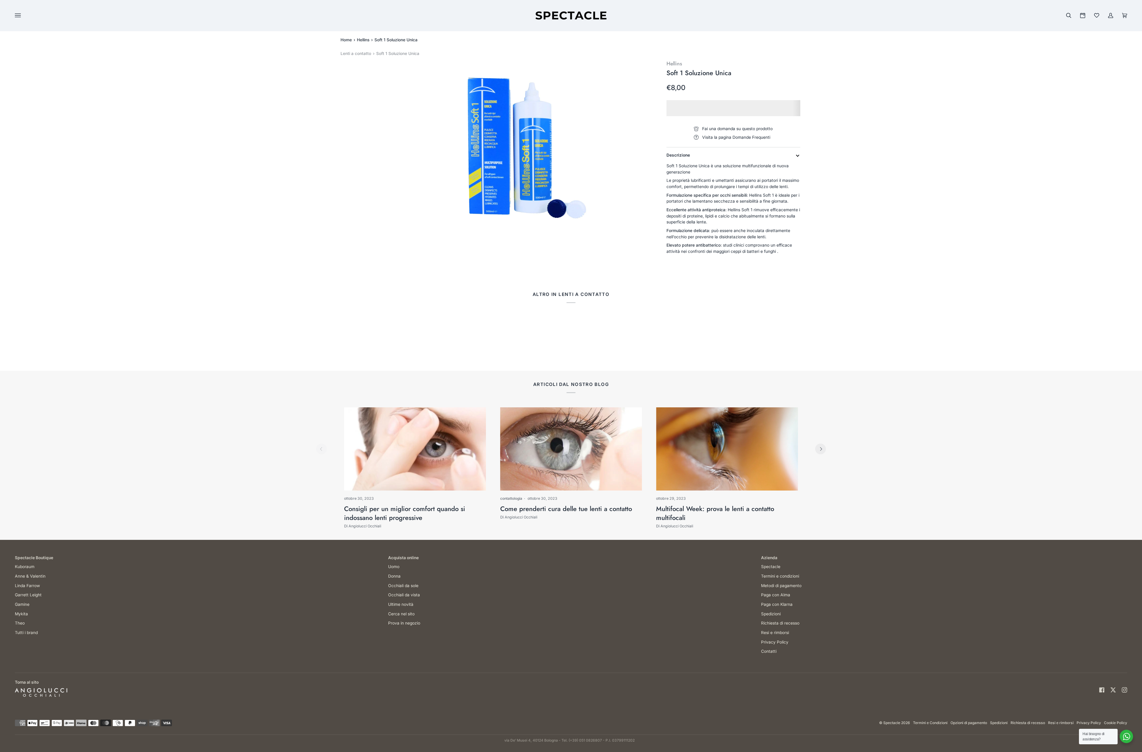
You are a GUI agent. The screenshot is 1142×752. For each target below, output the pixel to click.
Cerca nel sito (401, 613)
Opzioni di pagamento (968, 723)
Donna (394, 576)
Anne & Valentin (30, 576)
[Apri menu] (24, 15)
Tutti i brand (26, 632)
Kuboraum (24, 566)
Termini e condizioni (780, 576)
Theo (20, 623)
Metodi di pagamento (781, 585)
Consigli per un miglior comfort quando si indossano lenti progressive (404, 513)
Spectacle (770, 566)
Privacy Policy (774, 642)
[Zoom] (520, 147)
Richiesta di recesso (780, 623)
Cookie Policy (1115, 723)
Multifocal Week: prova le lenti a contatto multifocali (715, 513)
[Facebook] (1102, 690)
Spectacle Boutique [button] (34, 557)
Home (346, 39)
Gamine (22, 604)
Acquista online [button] (403, 557)
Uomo (393, 566)
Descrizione (678, 155)
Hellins (363, 39)
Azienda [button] (769, 557)
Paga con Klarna (777, 604)
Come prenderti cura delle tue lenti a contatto (566, 508)
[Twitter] (1113, 690)
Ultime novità (400, 604)
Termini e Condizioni (930, 723)
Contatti (769, 651)
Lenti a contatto (356, 53)
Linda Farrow (27, 585)
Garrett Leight (28, 594)
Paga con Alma (775, 594)
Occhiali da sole (403, 585)
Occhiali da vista (404, 594)
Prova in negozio (404, 623)
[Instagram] (1124, 690)
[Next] (820, 449)
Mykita (21, 613)
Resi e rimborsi (775, 632)
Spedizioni (771, 613)
